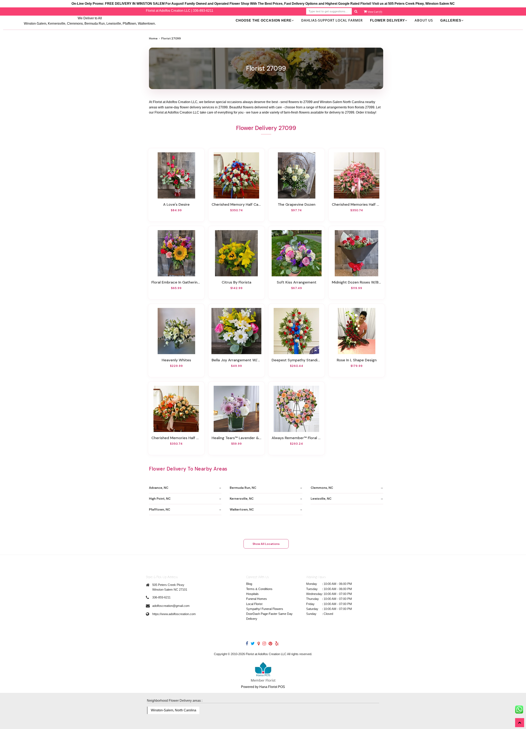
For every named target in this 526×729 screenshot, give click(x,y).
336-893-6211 (203, 10)
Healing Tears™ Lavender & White (236, 437)
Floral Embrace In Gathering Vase (176, 282)
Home (153, 38)
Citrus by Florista (236, 282)
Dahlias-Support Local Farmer (332, 20)
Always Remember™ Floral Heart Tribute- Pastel (296, 437)
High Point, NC (160, 499)
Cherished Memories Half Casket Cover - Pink (357, 204)
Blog (249, 583)
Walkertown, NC (242, 509)
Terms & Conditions (259, 589)
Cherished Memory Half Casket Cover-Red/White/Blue (236, 204)
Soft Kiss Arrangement (296, 282)
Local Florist (254, 604)
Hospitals (252, 594)
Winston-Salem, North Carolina (173, 710)
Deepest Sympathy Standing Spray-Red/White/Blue (296, 360)
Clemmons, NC (322, 488)
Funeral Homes (256, 598)
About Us (424, 20)
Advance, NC (158, 488)
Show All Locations (266, 544)
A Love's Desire (176, 204)
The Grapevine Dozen (296, 204)
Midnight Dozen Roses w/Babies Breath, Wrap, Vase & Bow (357, 282)
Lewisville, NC (321, 499)
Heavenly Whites (176, 360)
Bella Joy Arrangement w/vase (236, 360)
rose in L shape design (357, 360)
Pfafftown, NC (159, 509)
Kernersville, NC (242, 499)
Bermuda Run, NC (243, 488)
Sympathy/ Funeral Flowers (264, 609)
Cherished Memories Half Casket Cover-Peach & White (176, 437)
